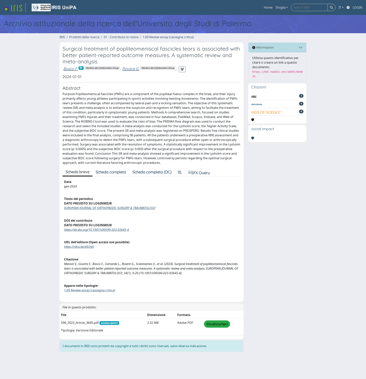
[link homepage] (14, 7)
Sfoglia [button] (281, 7)
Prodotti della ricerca (84, 37)
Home (268, 7)
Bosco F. (70, 68)
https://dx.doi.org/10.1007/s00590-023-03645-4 (96, 230)
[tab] (180, 172)
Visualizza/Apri (217, 324)
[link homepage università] (54, 7)
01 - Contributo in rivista (121, 37)
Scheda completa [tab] (111, 172)
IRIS (62, 37)
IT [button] (340, 7)
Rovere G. (130, 68)
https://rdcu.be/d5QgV (79, 247)
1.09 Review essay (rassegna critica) (168, 37)
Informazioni (264, 47)
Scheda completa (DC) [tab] (152, 172)
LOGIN (357, 7)
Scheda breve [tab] (77, 171)
